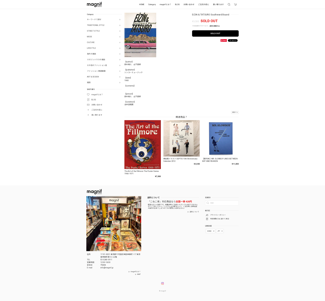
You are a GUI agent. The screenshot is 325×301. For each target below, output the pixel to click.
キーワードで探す (94, 19)
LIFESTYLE (91, 48)
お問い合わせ (188, 4)
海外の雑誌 (91, 54)
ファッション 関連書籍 (96, 71)
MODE (89, 37)
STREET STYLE (93, 31)
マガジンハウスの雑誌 (96, 60)
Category (152, 4)
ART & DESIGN (93, 77)
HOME (141, 4)
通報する (235, 112)
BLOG (177, 4)
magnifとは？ (165, 4)
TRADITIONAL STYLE (95, 25)
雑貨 (89, 82)
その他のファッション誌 (97, 65)
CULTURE (91, 42)
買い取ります (218, 4)
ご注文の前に (203, 4)
